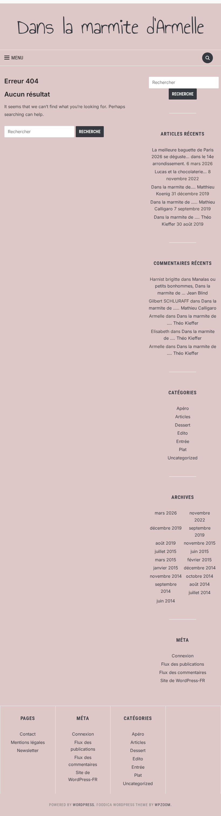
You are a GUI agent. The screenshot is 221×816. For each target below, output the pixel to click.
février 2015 (199, 559)
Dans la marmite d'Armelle (110, 26)
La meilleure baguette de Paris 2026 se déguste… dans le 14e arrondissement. (182, 156)
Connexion (183, 655)
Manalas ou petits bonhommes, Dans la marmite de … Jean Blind (185, 286)
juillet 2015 (166, 551)
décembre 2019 (166, 528)
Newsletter (28, 750)
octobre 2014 (199, 576)
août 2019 (166, 543)
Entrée (182, 441)
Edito (182, 433)
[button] (13, 58)
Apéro (183, 408)
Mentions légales (28, 742)
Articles (182, 416)
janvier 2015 (165, 567)
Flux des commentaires (182, 672)
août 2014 (199, 584)
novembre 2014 (166, 576)
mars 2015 (165, 559)
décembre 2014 (200, 567)
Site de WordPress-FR (182, 680)
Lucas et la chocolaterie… (181, 171)
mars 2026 (166, 513)
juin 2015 (200, 551)
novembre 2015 (200, 543)
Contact (28, 734)
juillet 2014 (199, 592)
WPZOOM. (163, 805)
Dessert (182, 425)
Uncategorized (183, 457)
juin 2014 (166, 601)
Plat (183, 449)
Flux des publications (182, 664)
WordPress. (84, 805)
